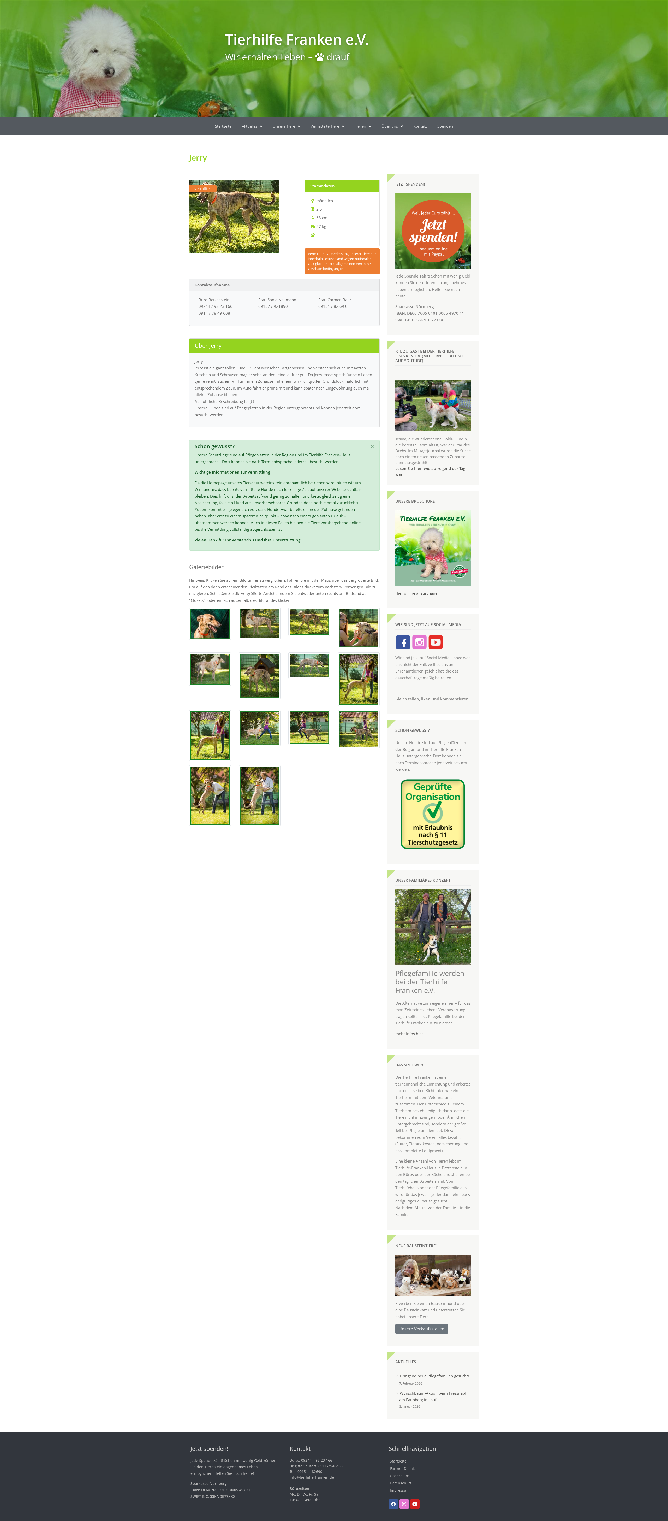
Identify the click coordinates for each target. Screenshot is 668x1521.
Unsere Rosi (400, 1475)
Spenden (445, 126)
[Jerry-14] (260, 795)
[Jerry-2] (260, 623)
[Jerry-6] (309, 665)
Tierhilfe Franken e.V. (297, 39)
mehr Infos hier (409, 1033)
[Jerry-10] (260, 727)
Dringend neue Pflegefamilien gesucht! (434, 1375)
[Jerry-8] (359, 678)
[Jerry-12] (359, 729)
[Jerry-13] (210, 795)
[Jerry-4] (210, 668)
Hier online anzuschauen (417, 593)
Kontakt (420, 126)
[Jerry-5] (260, 675)
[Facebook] (393, 1504)
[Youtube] (415, 1504)
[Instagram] (404, 1504)
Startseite (223, 126)
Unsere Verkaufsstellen (421, 1329)
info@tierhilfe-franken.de (312, 1477)
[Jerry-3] (309, 621)
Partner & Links (403, 1468)
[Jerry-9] (210, 735)
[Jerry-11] (309, 727)
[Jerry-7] (359, 627)
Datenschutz (401, 1483)
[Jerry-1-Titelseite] (210, 623)
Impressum (400, 1490)
